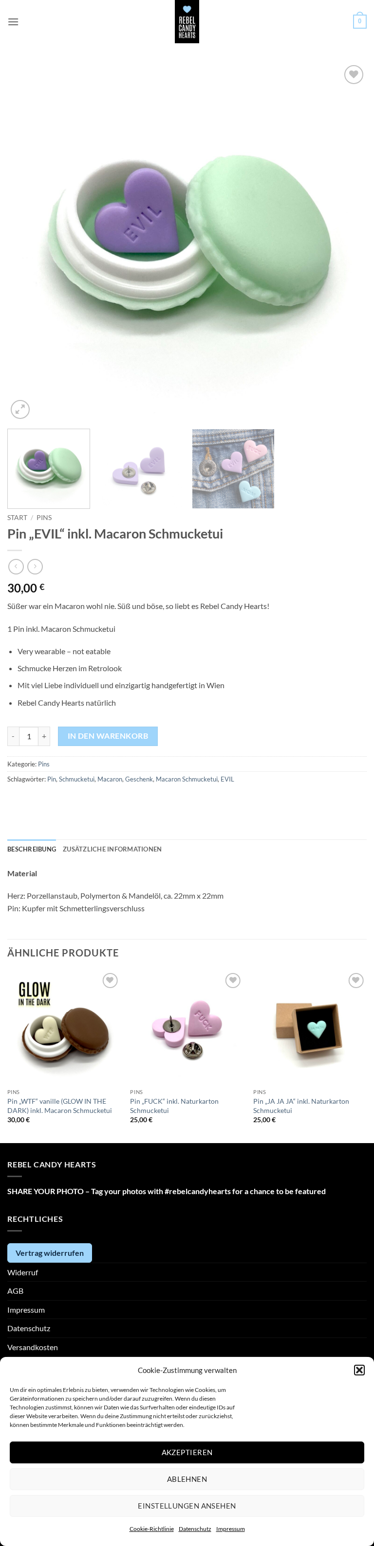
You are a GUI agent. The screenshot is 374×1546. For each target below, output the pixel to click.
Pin (51, 779)
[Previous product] (34, 566)
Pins (44, 517)
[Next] (347, 242)
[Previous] (27, 242)
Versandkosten (32, 1347)
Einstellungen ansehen (187, 1505)
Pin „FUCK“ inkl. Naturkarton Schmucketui (174, 1105)
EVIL (227, 779)
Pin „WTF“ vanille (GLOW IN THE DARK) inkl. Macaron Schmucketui (59, 1105)
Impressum (230, 1528)
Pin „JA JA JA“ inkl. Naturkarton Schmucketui (301, 1105)
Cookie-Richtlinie (152, 1528)
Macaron (109, 779)
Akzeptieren (187, 1452)
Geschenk (139, 779)
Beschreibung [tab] (31, 849)
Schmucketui (76, 779)
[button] (359, 1370)
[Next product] (15, 566)
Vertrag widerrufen (50, 1252)
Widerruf (22, 1272)
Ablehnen (187, 1479)
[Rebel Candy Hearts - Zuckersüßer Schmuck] (187, 21)
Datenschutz (195, 1528)
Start (17, 517)
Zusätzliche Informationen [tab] (112, 849)
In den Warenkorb (108, 735)
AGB (15, 1290)
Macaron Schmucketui (187, 779)
